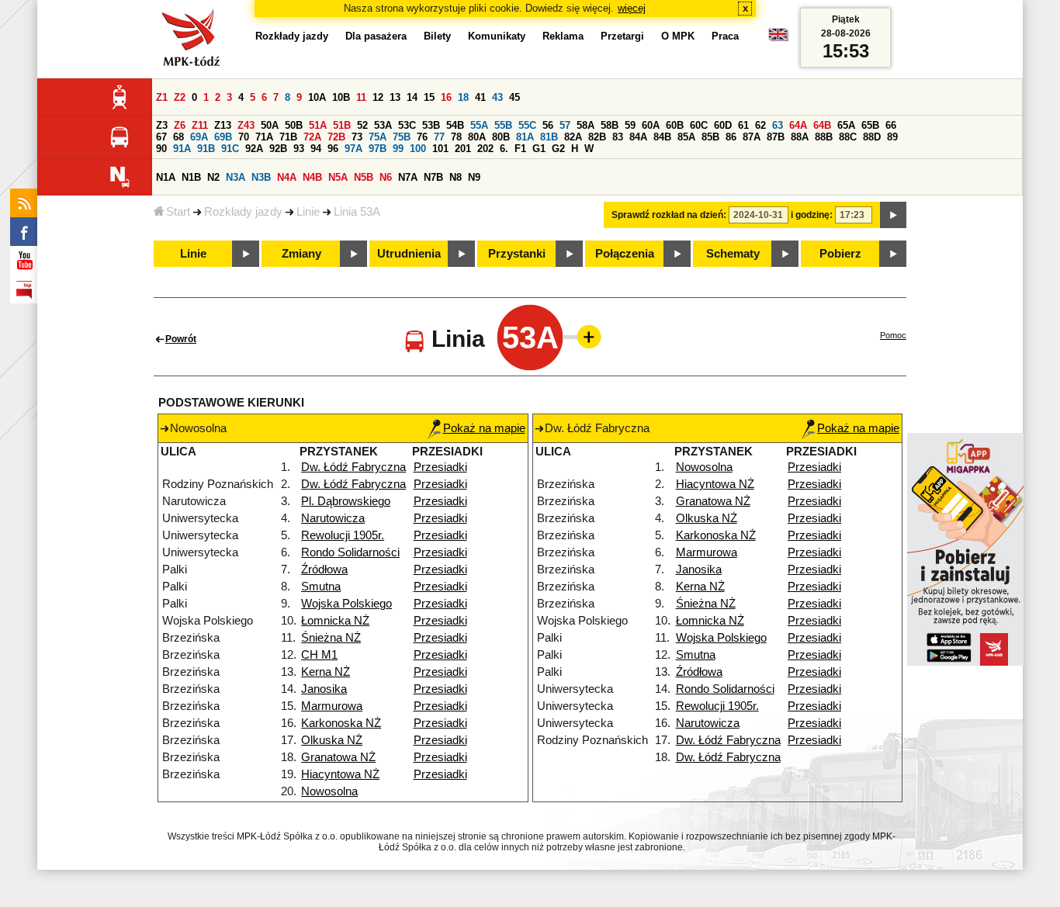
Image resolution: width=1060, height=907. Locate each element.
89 (892, 137)
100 (418, 148)
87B (776, 137)
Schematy (733, 254)
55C (527, 125)
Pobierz (840, 254)
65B (870, 125)
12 (377, 97)
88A (800, 137)
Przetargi (622, 36)
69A (199, 137)
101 (440, 148)
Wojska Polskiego (346, 603)
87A (751, 137)
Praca (725, 36)
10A (317, 97)
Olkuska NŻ (331, 740)
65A (846, 125)
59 (630, 125)
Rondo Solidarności (350, 552)
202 (485, 148)
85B (710, 137)
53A (383, 125)
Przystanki (517, 254)
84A (638, 137)
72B (336, 137)
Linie (308, 212)
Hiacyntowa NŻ (340, 774)
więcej (632, 8)
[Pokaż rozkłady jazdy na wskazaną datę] (893, 215)
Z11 (200, 125)
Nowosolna (329, 791)
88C (848, 137)
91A (182, 148)
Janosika (324, 689)
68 (178, 137)
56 (547, 125)
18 (463, 97)
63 (777, 125)
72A (312, 137)
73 (357, 137)
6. (504, 148)
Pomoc (893, 335)
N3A (235, 177)
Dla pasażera (376, 36)
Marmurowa (331, 706)
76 (422, 137)
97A (353, 148)
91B (206, 148)
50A (270, 125)
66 (890, 125)
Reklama (563, 36)
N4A (286, 177)
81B (549, 137)
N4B (312, 177)
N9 (474, 177)
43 (497, 97)
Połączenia (624, 254)
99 (398, 148)
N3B (261, 177)
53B (431, 125)
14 (412, 97)
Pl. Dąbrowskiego (345, 501)
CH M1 (319, 655)
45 (514, 97)
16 (446, 97)
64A (798, 125)
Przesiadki (440, 467)
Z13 (222, 125)
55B (503, 125)
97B (377, 148)
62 (760, 125)
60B (675, 125)
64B (822, 125)
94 (315, 148)
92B (278, 148)
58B (609, 125)
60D (723, 125)
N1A (165, 177)
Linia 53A (357, 212)
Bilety (437, 36)
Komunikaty (496, 36)
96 (332, 148)
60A (651, 125)
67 (161, 137)
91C (230, 148)
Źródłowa (324, 569)
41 (480, 97)
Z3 (162, 125)
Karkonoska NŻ (341, 723)
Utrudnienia (409, 254)
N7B (433, 177)
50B (294, 125)
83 (617, 137)
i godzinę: (812, 214)
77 (439, 137)
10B (341, 97)
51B (342, 125)
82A (573, 137)
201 (463, 148)
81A (525, 137)
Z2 (179, 97)
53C (407, 125)
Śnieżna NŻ (331, 638)
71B (288, 137)
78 (456, 137)
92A (254, 148)
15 (429, 97)
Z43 (246, 125)
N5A (338, 177)
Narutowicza (333, 518)
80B (501, 137)
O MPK (678, 36)
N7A (407, 177)
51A (318, 125)
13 (395, 97)
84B (662, 137)
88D (872, 137)
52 (362, 125)
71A (264, 137)
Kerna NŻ (325, 672)
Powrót (180, 339)
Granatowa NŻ (338, 757)
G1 (539, 148)
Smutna (321, 586)
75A (377, 137)
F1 (520, 148)
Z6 (179, 125)
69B (223, 137)
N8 (455, 177)
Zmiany (301, 254)
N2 (213, 177)
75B (401, 137)
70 (243, 137)
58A (585, 125)
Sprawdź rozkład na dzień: (668, 214)
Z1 (162, 97)
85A (686, 137)
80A (477, 137)
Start (178, 212)
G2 (558, 148)
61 (743, 125)
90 (161, 148)
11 (361, 97)
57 (564, 125)
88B (824, 137)
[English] (778, 38)
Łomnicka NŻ (335, 620)
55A (479, 125)
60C (699, 125)
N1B (191, 177)
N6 (385, 177)
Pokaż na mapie (484, 428)
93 (298, 148)
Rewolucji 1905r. (342, 535)
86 (731, 137)
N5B (363, 177)
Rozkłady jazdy (243, 212)
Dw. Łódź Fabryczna (353, 467)
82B (597, 137)
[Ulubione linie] (584, 336)
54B (455, 125)
